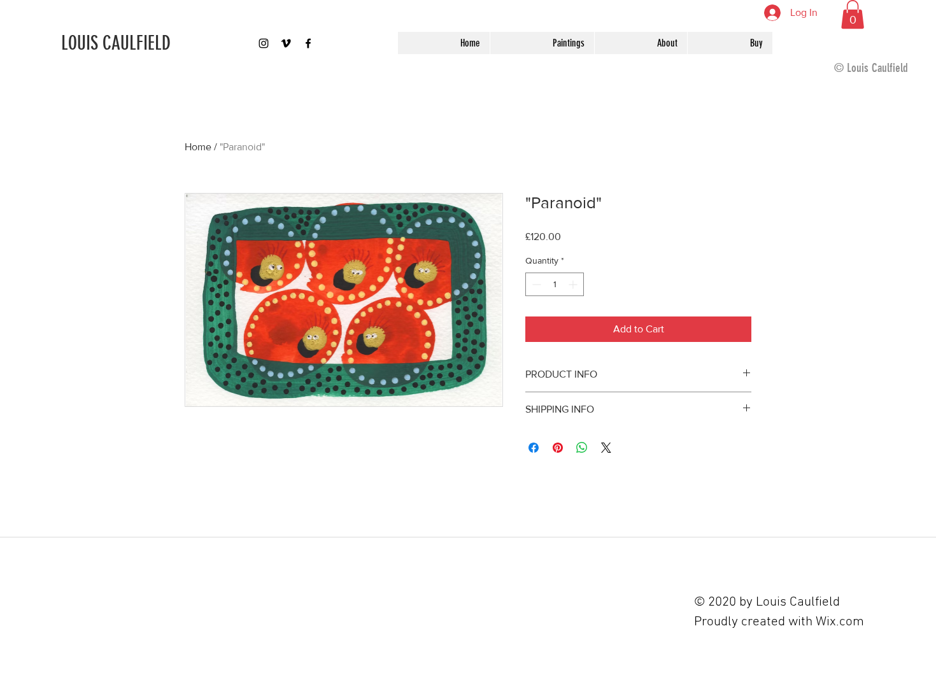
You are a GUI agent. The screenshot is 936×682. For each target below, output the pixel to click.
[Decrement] (535, 284)
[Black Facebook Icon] (308, 43)
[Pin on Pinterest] (557, 447)
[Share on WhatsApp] (582, 447)
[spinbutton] (554, 284)
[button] (852, 14)
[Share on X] (606, 447)
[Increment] (574, 284)
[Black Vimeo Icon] (286, 43)
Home (198, 146)
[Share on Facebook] (533, 447)
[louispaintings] (263, 43)
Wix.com (840, 622)
